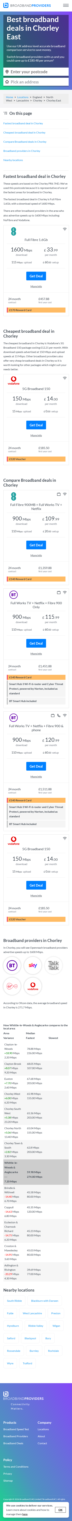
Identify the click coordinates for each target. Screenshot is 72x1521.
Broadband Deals (13, 1443)
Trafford (27, 1363)
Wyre (10, 1363)
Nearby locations (13, 160)
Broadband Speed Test (16, 1429)
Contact (42, 1443)
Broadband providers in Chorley (21, 150)
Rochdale (53, 1350)
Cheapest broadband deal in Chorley (24, 132)
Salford (11, 1338)
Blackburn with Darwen (44, 1300)
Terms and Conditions (15, 1466)
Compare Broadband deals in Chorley (24, 141)
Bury (48, 1338)
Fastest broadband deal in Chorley (23, 123)
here (24, 1514)
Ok (60, 1509)
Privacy (7, 1473)
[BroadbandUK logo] (27, 6)
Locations (22, 97)
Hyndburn (13, 1325)
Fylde (10, 1313)
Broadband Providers (15, 1436)
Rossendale (13, 1350)
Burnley (34, 1350)
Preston (55, 1313)
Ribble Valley (35, 1325)
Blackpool (30, 1338)
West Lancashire (32, 1313)
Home (9, 97)
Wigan (56, 1325)
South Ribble (14, 1300)
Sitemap (8, 1480)
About (41, 1436)
